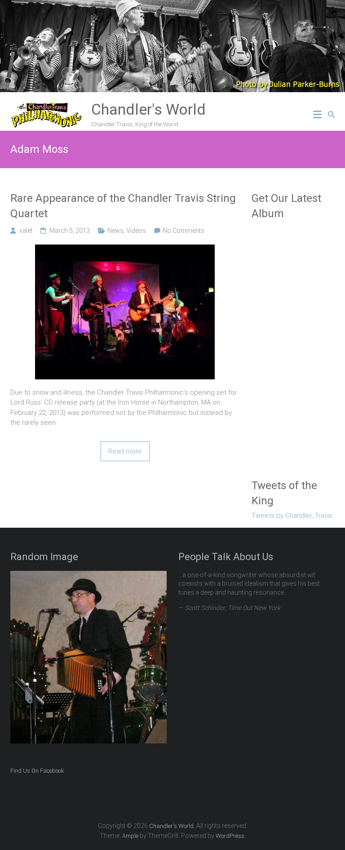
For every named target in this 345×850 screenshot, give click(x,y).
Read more (125, 451)
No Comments (183, 230)
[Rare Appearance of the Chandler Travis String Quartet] (125, 249)
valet (25, 230)
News (115, 230)
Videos (136, 230)
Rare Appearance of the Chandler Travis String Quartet (123, 206)
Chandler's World (148, 109)
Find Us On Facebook (37, 770)
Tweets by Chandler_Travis (292, 516)
